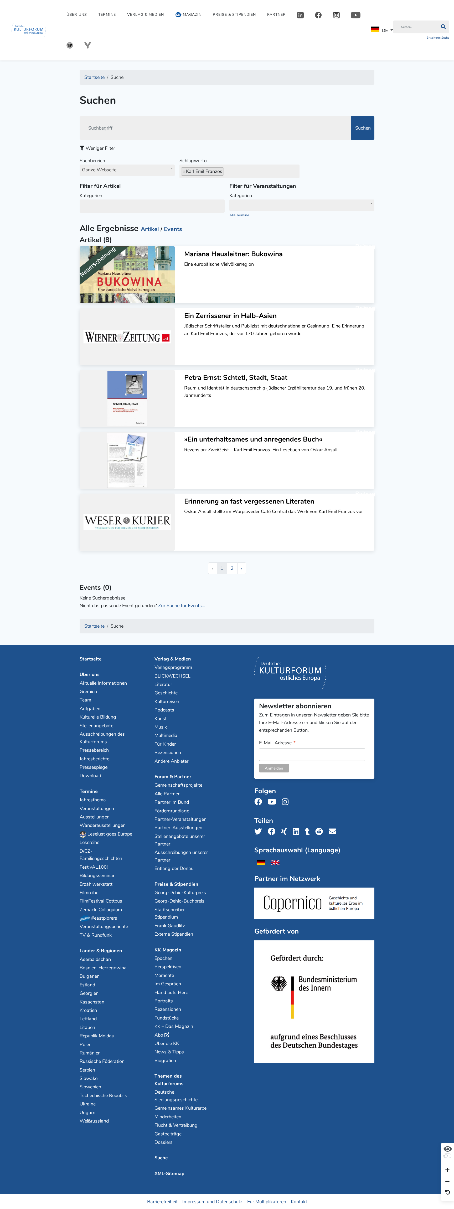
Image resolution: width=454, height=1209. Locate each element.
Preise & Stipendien (234, 14)
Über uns (76, 14)
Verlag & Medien (145, 14)
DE (384, 30)
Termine (107, 14)
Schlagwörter (193, 160)
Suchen (363, 128)
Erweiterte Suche (438, 38)
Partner (276, 14)
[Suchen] (443, 27)
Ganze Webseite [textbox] (99, 170)
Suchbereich (98, 165)
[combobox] (127, 170)
